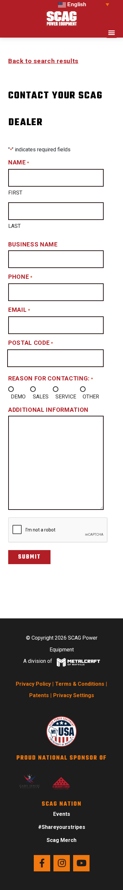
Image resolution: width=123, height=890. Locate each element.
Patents (39, 695)
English (76, 4)
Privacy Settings (73, 695)
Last (14, 226)
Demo (18, 397)
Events (61, 814)
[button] (111, 32)
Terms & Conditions (79, 684)
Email (19, 309)
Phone (20, 276)
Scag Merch (61, 840)
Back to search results (43, 61)
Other (91, 397)
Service (65, 397)
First (15, 193)
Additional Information (48, 409)
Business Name (33, 244)
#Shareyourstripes (61, 827)
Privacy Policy (33, 684)
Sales (41, 397)
